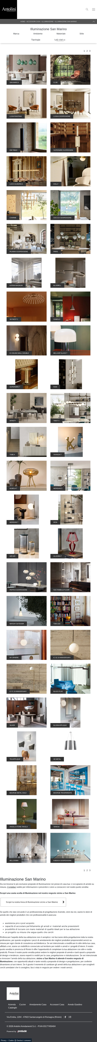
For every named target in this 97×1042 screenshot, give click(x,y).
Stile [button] (82, 33)
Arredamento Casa (37, 1004)
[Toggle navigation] (93, 9)
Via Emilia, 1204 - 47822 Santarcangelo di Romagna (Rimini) (34, 1017)
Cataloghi (12, 1008)
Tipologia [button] (35, 39)
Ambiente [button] (37, 33)
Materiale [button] (61, 33)
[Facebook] (67, 1017)
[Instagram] (71, 1017)
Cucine (22, 1004)
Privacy (3, 1040)
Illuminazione (47, 21)
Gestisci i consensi (24, 1040)
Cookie (11, 1040)
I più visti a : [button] (60, 39)
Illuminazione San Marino (66, 21)
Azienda (12, 1004)
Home (22, 21)
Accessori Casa (33, 21)
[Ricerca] (87, 9)
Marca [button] (16, 33)
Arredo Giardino (75, 1004)
